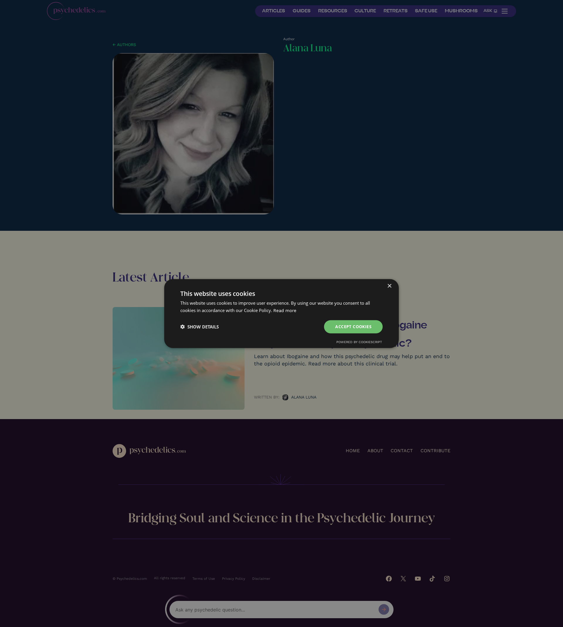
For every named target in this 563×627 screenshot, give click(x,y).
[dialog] (281, 313)
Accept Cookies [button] (353, 326)
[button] (199, 326)
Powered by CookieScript (359, 342)
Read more (284, 310)
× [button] (389, 286)
